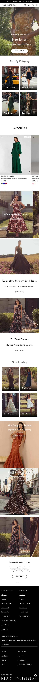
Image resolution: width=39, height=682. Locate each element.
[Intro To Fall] (19, 31)
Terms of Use (5, 612)
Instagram (4, 660)
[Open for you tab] (35, 675)
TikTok (3, 665)
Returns (4, 599)
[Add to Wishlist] (1, 137)
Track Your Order (6, 603)
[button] (33, 5)
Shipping (4, 595)
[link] (2, 183)
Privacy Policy (6, 616)
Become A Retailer (25, 603)
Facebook (4, 656)
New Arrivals (19, 128)
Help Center (5, 625)
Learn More (19, 576)
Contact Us (5, 629)
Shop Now (19, 292)
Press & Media (24, 612)
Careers (22, 599)
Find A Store (23, 608)
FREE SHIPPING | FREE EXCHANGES (19, 1)
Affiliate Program (24, 616)
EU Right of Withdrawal (8, 621)
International (5, 608)
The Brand (22, 595)
